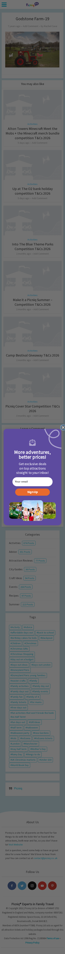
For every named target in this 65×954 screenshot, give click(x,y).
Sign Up (32, 492)
